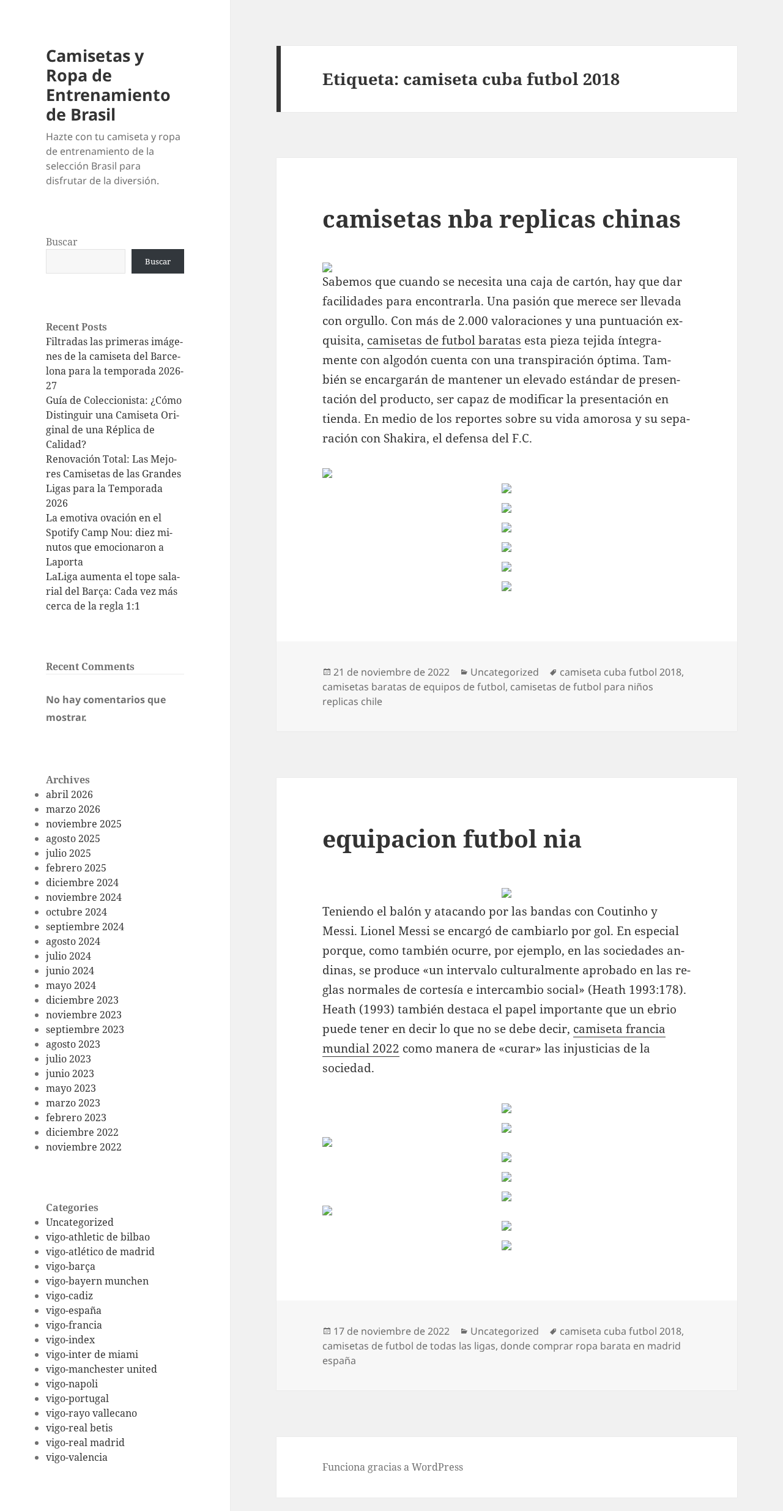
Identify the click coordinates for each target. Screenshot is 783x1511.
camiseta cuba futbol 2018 (620, 672)
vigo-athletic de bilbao (98, 1237)
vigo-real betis (79, 1428)
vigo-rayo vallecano (91, 1413)
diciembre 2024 (82, 882)
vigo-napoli (72, 1383)
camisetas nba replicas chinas (501, 218)
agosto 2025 (73, 838)
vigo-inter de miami (92, 1354)
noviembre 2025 (84, 823)
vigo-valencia (77, 1457)
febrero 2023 (76, 1117)
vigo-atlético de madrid (100, 1251)
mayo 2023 (71, 1088)
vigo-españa (74, 1310)
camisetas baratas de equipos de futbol (413, 686)
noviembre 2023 (84, 1014)
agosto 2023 (73, 1044)
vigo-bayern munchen (97, 1281)
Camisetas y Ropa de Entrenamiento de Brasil (108, 84)
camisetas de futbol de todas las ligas (408, 1345)
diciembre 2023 (82, 1000)
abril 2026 (69, 794)
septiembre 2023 (85, 1029)
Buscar (62, 241)
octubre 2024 (76, 912)
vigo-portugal (77, 1398)
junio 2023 (70, 1073)
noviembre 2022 (84, 1147)
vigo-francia (74, 1325)
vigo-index (70, 1339)
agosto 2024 (73, 941)
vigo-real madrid (85, 1442)
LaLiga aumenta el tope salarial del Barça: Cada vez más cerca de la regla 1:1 (113, 591)
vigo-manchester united (101, 1369)
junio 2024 (70, 970)
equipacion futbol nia (452, 838)
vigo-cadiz (69, 1295)
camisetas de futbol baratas (444, 340)
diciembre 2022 (82, 1132)
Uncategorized (80, 1222)
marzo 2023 (73, 1103)
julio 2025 (68, 853)
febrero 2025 (76, 868)
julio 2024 (68, 956)
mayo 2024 (71, 985)
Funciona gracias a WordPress (392, 1467)
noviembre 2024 (84, 897)
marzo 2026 (73, 809)
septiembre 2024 (85, 926)
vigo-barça (70, 1266)
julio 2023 (68, 1058)
